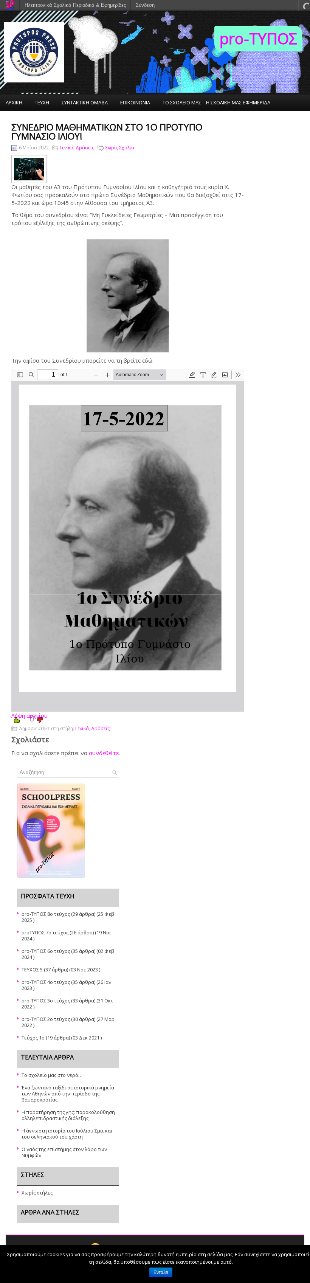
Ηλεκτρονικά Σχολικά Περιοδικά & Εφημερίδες (75, 5)
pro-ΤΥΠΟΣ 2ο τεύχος (46, 1019)
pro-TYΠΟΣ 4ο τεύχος (46, 982)
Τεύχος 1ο (33, 1037)
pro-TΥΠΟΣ (258, 38)
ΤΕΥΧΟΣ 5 (32, 969)
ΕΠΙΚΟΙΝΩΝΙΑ (135, 102)
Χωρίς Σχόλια (119, 147)
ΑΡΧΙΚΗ (14, 102)
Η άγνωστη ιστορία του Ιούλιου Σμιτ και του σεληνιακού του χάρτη (67, 1133)
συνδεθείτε (104, 753)
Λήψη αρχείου (29, 715)
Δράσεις (85, 147)
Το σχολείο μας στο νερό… (52, 1075)
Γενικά (66, 147)
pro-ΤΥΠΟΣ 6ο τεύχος (46, 951)
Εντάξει (160, 1272)
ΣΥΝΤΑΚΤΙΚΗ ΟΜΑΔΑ (85, 102)
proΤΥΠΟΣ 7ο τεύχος (45, 932)
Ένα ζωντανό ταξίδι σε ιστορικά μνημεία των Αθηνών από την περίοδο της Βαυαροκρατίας (68, 1093)
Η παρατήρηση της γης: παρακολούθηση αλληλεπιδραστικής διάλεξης (68, 1115)
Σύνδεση (145, 5)
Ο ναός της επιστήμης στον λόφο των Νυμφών (64, 1152)
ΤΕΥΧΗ (42, 102)
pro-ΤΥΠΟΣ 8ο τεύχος (46, 914)
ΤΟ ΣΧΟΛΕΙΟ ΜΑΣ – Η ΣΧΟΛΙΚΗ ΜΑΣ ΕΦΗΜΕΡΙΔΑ (216, 102)
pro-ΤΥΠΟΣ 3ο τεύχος (46, 1000)
